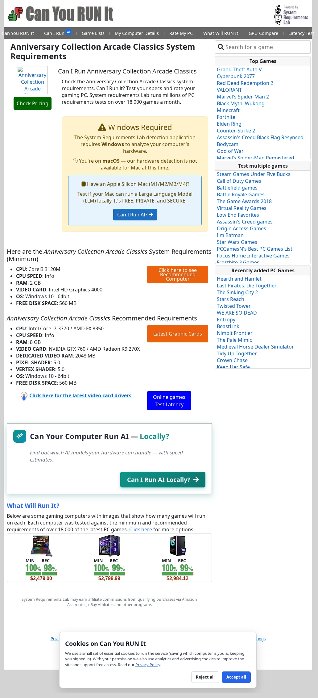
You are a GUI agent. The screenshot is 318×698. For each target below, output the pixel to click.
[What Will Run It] (41, 545)
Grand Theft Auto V (239, 69)
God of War (230, 151)
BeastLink (228, 326)
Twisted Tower (234, 306)
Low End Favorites (238, 214)
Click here (140, 529)
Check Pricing (32, 103)
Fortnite (226, 117)
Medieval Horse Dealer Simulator (255, 346)
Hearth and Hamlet (239, 278)
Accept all (236, 677)
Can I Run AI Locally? (158, 479)
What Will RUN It (220, 33)
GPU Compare (263, 33)
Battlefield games (237, 187)
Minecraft (228, 110)
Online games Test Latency (169, 401)
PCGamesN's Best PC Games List (254, 248)
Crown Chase (232, 360)
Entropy (226, 319)
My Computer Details (137, 33)
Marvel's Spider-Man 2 (243, 96)
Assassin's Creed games (245, 221)
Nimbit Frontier (235, 333)
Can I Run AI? (133, 214)
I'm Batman (230, 235)
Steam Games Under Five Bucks (254, 174)
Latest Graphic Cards (177, 333)
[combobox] (266, 47)
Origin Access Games (241, 228)
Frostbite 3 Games (238, 262)
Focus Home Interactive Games (253, 255)
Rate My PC (181, 33)
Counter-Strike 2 (236, 130)
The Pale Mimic (234, 339)
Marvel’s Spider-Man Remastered (255, 157)
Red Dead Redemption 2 (245, 83)
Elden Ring (229, 123)
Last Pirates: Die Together (247, 285)
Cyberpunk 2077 (236, 76)
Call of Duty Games (239, 181)
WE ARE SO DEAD (237, 312)
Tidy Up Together (237, 353)
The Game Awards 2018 (244, 201)
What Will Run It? (33, 505)
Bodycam (227, 144)
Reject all (205, 677)
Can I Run (57, 33)
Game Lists (93, 33)
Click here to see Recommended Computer (178, 274)
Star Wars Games (237, 242)
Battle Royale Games (241, 194)
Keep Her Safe (233, 367)
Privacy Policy (147, 664)
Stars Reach (230, 299)
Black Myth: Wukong (241, 103)
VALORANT (229, 89)
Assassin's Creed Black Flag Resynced (260, 137)
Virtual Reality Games (241, 208)
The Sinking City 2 (237, 292)
